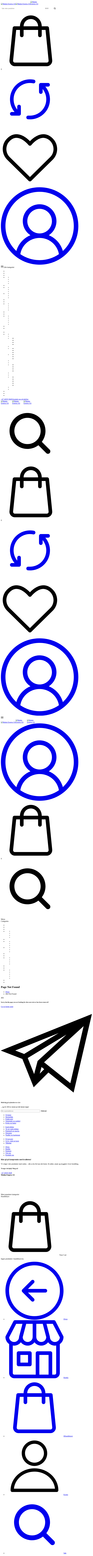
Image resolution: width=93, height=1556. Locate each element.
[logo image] (21, 4)
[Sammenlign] (30, 128)
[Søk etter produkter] (54, 8)
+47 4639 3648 (6, 1173)
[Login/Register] (39, 264)
